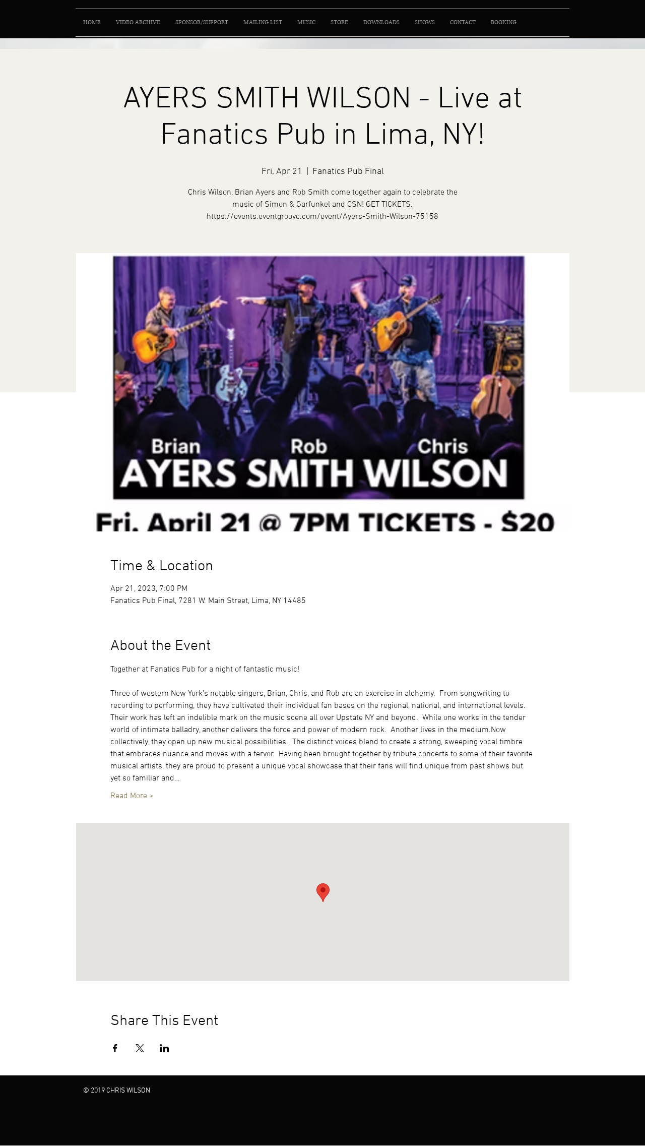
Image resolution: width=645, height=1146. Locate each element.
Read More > (132, 796)
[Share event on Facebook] (115, 1048)
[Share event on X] (140, 1048)
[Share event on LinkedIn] (164, 1048)
